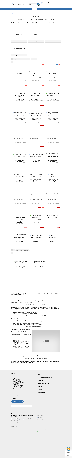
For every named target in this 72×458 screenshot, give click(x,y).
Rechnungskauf (40, 380)
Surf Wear (43, 9)
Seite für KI (15, 398)
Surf (38, 9)
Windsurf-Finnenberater (17, 387)
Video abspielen (47, 340)
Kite (26, 9)
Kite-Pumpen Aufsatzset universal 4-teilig (36, 75)
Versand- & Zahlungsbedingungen (43, 383)
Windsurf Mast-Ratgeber (17, 381)
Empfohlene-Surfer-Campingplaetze (19, 378)
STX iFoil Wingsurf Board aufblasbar (52, 218)
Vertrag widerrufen (17, 401)
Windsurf (13, 9)
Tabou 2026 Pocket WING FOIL (36, 176)
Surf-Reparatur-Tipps (16, 388)
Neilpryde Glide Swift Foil (19, 176)
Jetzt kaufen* (20, 267)
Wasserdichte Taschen (50, 9)
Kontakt (39, 374)
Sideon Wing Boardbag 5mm (36, 95)
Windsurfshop (15, 395)
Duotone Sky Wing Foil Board (36, 237)
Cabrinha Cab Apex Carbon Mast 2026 (52, 197)
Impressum (40, 389)
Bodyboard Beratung (16, 397)
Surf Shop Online (16, 383)
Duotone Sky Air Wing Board (52, 237)
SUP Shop (15, 377)
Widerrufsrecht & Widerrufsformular (44, 384)
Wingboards (15, 339)
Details (49, 2)
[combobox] (19, 59)
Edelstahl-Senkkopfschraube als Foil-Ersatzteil (19, 75)
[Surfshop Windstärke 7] (18, 5)
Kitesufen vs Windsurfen (17, 376)
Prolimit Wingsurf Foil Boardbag (52, 95)
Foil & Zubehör (15, 343)
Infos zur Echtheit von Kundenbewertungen (45, 377)
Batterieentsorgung (41, 387)
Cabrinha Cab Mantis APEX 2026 (19, 217)
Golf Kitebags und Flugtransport (18, 382)
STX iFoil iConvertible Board (36, 115)
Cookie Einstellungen (41, 392)
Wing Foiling (27, 302)
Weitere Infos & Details (15, 424)
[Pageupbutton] (69, 456)
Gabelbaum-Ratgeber (17, 389)
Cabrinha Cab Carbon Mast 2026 (35, 156)
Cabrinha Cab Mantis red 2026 (19, 156)
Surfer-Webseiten (16, 390)
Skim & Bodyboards (20, 9)
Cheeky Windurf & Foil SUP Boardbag (19, 96)
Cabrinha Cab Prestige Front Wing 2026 (52, 116)
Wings (14, 341)
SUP (30, 9)
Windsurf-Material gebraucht (18, 385)
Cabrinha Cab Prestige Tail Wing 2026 (19, 116)
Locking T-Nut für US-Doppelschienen (52, 75)
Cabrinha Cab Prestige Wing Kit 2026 (52, 157)
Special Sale (15, 396)
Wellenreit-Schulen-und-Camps (18, 386)
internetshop (32, 455)
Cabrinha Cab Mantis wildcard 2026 (19, 238)
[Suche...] (38, 4)
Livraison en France (41, 390)
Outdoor (58, 9)
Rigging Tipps (15, 384)
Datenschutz (40, 386)
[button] (12, 59)
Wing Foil (34, 9)
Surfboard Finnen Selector (17, 379)
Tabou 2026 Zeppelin (52, 176)
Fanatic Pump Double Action (36, 217)
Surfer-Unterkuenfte (16, 380)
